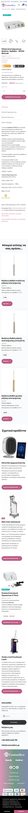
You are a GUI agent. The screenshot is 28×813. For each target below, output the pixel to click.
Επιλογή (6, 303)
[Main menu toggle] (26, 5)
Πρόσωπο (13, 58)
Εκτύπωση (4, 62)
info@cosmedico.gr (11, 745)
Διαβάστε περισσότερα (10, 487)
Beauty (8, 760)
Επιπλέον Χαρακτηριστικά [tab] (9, 112)
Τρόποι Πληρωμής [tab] (7, 122)
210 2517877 (6, 1)
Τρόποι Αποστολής (14, 780)
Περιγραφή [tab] (5, 107)
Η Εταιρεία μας (14, 772)
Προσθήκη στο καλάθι (12, 97)
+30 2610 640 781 (9, 740)
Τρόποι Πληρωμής (9, 783)
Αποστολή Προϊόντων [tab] (8, 117)
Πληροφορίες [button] (18, 807)
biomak (8, 58)
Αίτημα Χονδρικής (14, 776)
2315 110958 (23, 1)
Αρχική (13, 9)
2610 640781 (14, 1)
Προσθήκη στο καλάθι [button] (10, 622)
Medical (19, 760)
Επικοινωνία (20, 783)
